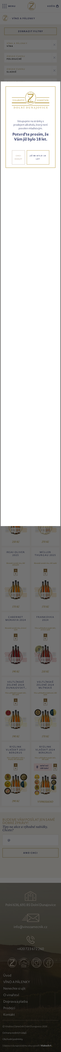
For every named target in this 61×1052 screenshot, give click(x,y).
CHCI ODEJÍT (18, 157)
